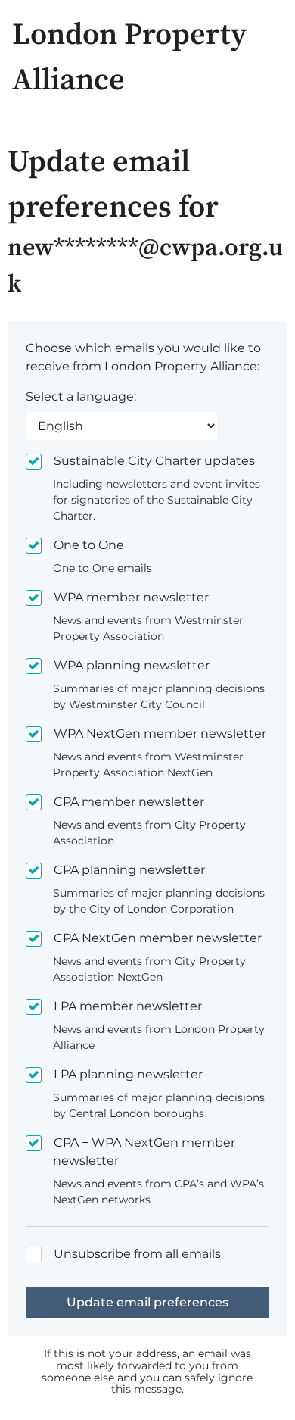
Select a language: (81, 396)
